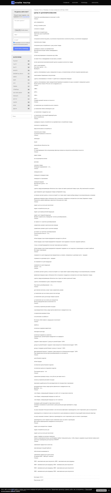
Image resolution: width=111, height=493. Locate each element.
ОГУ (14, 83)
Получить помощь (21, 48)
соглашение (23, 42)
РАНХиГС (15, 95)
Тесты (41, 10)
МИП (14, 80)
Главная (36, 10)
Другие (15, 108)
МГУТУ (15, 99)
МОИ (67, 10)
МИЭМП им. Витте (18, 73)
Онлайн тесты (21, 2)
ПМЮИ (15, 86)
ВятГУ (15, 67)
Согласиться (101, 490)
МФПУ (15, 76)
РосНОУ (15, 61)
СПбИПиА (16, 89)
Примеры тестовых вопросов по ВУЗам (54, 10)
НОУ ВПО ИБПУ (17, 92)
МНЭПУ (15, 70)
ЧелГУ (15, 64)
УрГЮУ (15, 102)
